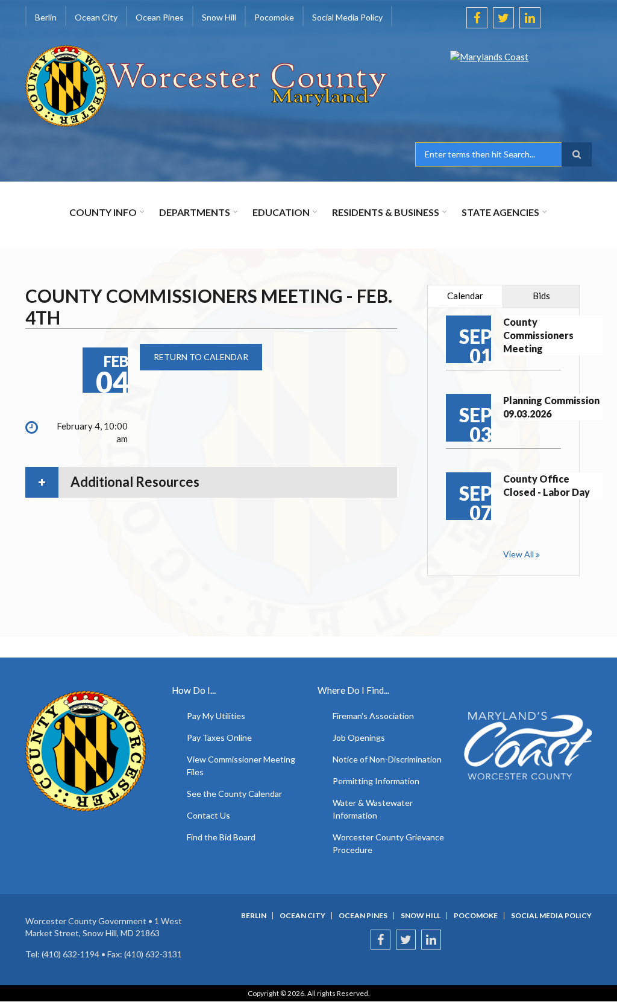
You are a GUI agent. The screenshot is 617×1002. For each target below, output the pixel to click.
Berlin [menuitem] (46, 17)
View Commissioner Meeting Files (241, 765)
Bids (541, 295)
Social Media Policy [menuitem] (347, 17)
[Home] (206, 84)
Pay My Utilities (216, 716)
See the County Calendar (234, 793)
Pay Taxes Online (219, 737)
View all (518, 554)
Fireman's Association (373, 716)
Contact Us (208, 815)
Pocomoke (476, 915)
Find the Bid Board (221, 837)
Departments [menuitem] (194, 212)
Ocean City (302, 915)
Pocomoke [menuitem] (274, 17)
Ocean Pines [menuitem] (160, 17)
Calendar (465, 295)
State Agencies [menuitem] (500, 212)
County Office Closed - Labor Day (546, 485)
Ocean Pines (363, 915)
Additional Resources (134, 482)
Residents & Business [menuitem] (385, 212)
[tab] (211, 482)
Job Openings (359, 737)
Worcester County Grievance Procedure (388, 843)
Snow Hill (420, 915)
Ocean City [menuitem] (96, 17)
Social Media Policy (551, 915)
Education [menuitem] (281, 212)
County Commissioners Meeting (538, 335)
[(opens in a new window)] (503, 81)
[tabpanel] (503, 442)
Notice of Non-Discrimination (387, 759)
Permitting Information (376, 781)
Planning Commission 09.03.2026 (551, 407)
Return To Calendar (201, 357)
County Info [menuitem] (103, 212)
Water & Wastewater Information (373, 808)
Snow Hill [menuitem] (219, 17)
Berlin (253, 915)
